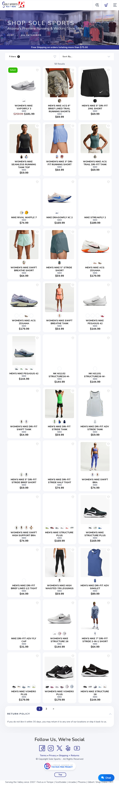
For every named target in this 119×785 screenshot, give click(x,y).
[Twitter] (59, 748)
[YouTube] (77, 748)
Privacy (53, 755)
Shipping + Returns (69, 755)
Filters (14, 56)
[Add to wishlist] (37, 70)
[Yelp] (68, 748)
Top (60, 774)
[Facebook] (42, 748)
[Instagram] (50, 748)
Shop (10, 35)
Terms (43, 755)
